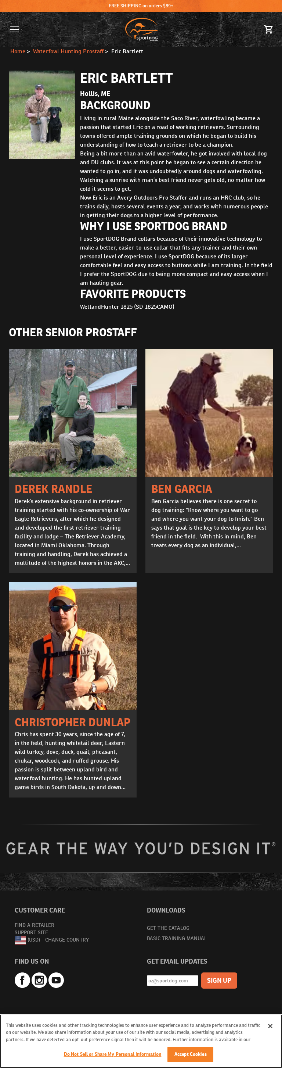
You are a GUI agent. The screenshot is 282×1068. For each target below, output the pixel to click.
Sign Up (219, 980)
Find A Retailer (34, 925)
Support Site (31, 932)
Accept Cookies (190, 1054)
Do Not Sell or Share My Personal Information (113, 1054)
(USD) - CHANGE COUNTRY (58, 939)
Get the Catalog (168, 928)
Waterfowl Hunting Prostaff (68, 51)
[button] (15, 29)
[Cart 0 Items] (268, 29)
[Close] (270, 1026)
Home (17, 51)
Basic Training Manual (177, 938)
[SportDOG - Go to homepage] (142, 29)
